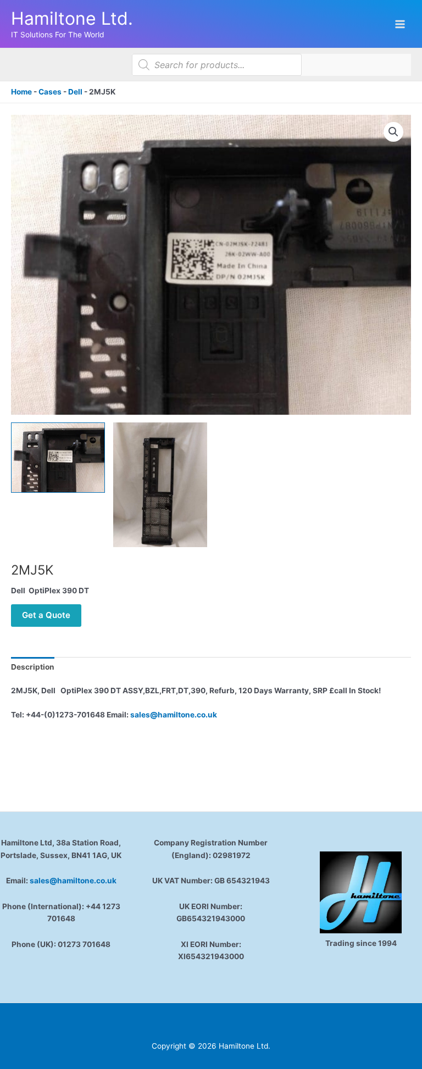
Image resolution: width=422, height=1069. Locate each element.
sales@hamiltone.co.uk (173, 714)
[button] (393, 132)
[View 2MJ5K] (58, 457)
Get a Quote (46, 615)
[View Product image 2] (160, 485)
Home (21, 91)
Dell (75, 91)
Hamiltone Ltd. (72, 18)
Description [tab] (32, 666)
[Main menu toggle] (400, 24)
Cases (50, 91)
